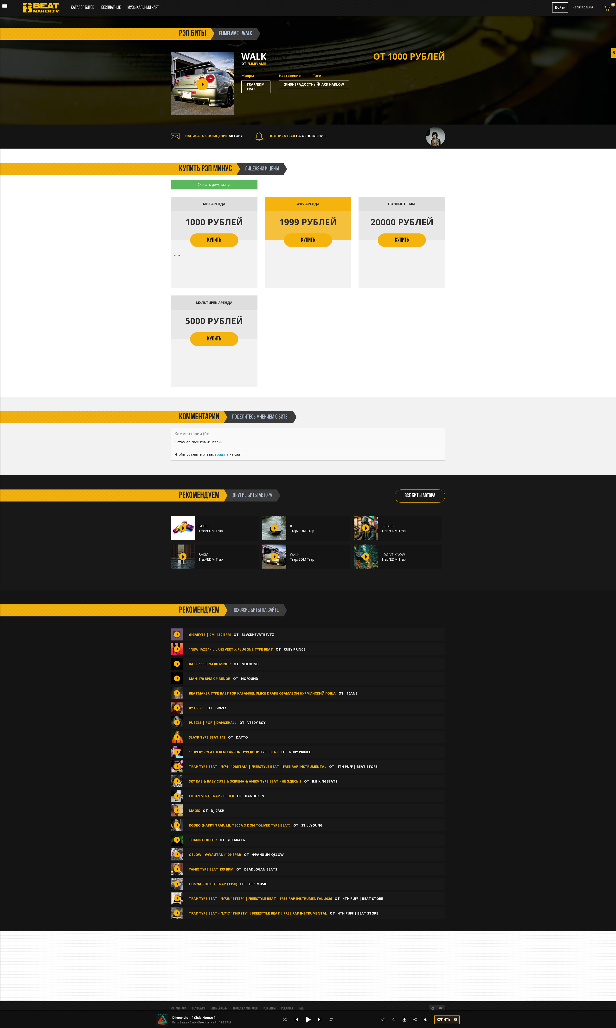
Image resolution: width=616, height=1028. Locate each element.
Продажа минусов (245, 1008)
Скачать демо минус (214, 184)
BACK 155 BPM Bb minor (210, 664)
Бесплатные (111, 7)
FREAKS (387, 526)
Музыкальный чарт (143, 7)
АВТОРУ (214, 135)
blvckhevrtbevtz (258, 634)
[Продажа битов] (43, 9)
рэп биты (192, 33)
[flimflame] (435, 136)
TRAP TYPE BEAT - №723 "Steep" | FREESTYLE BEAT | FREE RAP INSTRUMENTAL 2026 (260, 898)
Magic (194, 810)
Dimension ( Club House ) (193, 1017)
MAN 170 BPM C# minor (209, 678)
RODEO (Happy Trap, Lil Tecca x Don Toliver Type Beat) (239, 825)
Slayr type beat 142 (207, 737)
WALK (294, 554)
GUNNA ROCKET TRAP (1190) (213, 884)
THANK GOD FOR (203, 840)
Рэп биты (269, 1008)
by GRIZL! (197, 708)
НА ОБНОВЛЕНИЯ (297, 135)
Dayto (242, 737)
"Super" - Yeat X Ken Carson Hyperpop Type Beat (233, 752)
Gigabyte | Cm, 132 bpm (210, 634)
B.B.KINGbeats (324, 781)
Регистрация (582, 7)
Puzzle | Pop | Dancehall (213, 722)
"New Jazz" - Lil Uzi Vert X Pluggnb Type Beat (231, 649)
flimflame (256, 63)
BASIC (203, 554)
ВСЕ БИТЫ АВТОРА (419, 496)
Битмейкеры (219, 1008)
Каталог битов (82, 7)
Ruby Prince (294, 649)
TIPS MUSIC (257, 884)
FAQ (301, 1008)
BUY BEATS (198, 1008)
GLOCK (204, 526)
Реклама (287, 1008)
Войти (560, 7)
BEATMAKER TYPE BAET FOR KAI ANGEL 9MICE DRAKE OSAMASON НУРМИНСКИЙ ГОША (262, 693)
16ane (351, 693)
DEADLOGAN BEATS (260, 869)
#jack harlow (331, 84)
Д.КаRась (236, 840)
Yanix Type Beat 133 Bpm (211, 869)
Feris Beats (179, 1022)
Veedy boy (256, 722)
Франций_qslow (268, 854)
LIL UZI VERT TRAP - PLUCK (211, 796)
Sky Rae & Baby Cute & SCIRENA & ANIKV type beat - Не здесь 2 (245, 781)
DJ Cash (217, 810)
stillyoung (311, 825)
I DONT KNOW (393, 554)
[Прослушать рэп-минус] (182, 528)
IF (291, 526)
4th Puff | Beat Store (357, 766)
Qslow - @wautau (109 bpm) (215, 854)
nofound (250, 664)
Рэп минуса (178, 1008)
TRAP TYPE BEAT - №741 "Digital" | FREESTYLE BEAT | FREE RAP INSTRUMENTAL (257, 766)
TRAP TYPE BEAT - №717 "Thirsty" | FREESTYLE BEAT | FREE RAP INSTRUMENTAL (258, 913)
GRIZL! (220, 708)
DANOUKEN (254, 796)
